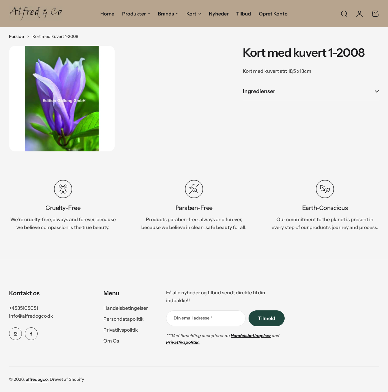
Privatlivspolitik (120, 330)
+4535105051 (23, 308)
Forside (16, 36)
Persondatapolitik (123, 319)
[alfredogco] (35, 13)
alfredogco (37, 379)
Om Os (111, 341)
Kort (191, 14)
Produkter (134, 14)
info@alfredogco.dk (31, 316)
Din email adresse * (193, 318)
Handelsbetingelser (125, 308)
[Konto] (359, 13)
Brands (166, 14)
